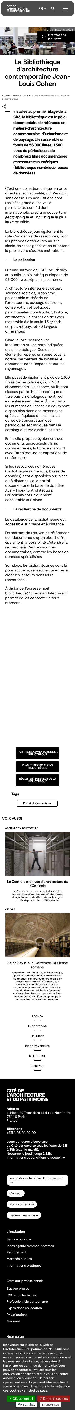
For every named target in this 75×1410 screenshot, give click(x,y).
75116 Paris (16, 1116)
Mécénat (13, 1321)
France (12, 1120)
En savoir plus (50, 1404)
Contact (37, 1066)
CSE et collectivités (21, 1295)
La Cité (35, 95)
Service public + (19, 1239)
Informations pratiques (24, 1265)
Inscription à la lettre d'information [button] (35, 1178)
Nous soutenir (19, 1204)
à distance (54, 524)
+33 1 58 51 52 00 (21, 1132)
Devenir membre (22, 1215)
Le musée (37, 1036)
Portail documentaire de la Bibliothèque (38, 753)
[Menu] (65, 8)
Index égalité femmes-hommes (30, 1246)
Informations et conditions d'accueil (34, 1157)
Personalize (26, 1404)
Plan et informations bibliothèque (37, 766)
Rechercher (53, 8)
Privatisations (17, 1314)
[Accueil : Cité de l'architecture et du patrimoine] (18, 8)
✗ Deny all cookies (54, 1398)
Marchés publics (19, 1259)
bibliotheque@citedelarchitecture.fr (36, 593)
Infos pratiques (37, 1046)
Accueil (6, 95)
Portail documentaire (37, 803)
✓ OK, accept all (21, 1398)
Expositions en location (24, 1308)
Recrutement (16, 1252)
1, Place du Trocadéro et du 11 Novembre (39, 1112)
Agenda (37, 1016)
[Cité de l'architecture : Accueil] (27, 1101)
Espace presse (18, 1288)
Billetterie (37, 1056)
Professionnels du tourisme (27, 1301)
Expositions (37, 1026)
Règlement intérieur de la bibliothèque (37, 780)
